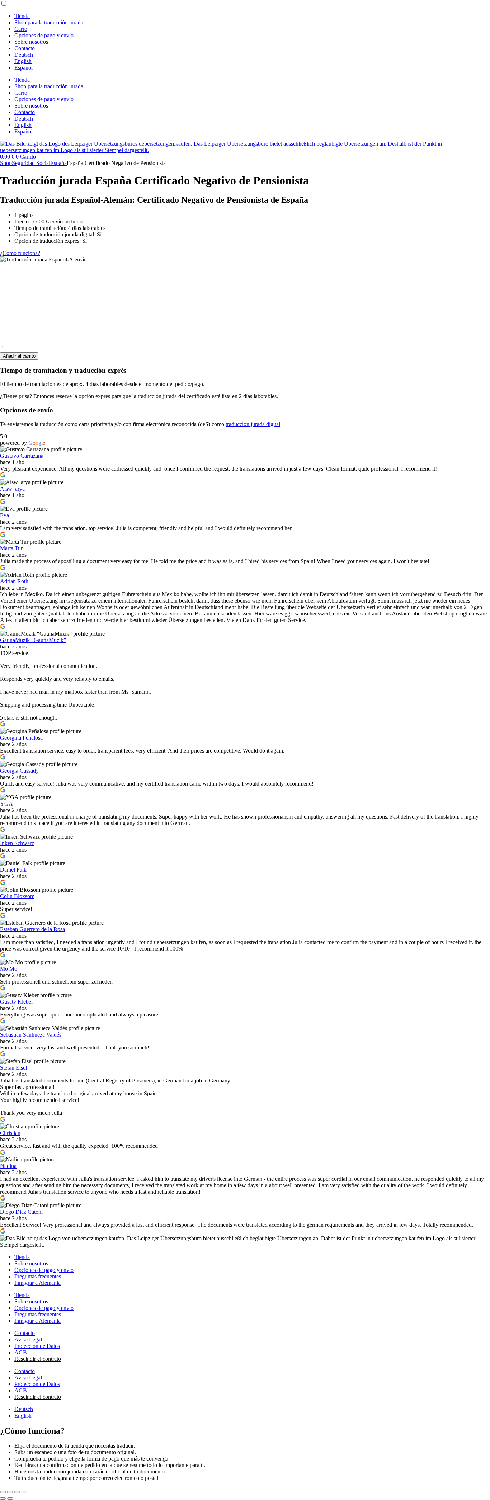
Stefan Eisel (13, 1068)
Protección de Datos (37, 1346)
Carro (20, 29)
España (58, 163)
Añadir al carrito (19, 356)
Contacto (24, 48)
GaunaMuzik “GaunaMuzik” (33, 640)
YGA (6, 804)
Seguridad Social (31, 163)
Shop (6, 163)
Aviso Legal (28, 1339)
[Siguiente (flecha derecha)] (10, 1498)
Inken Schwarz (17, 843)
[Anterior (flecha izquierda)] (3, 1498)
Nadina (8, 1166)
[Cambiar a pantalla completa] (10, 1492)
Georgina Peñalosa (21, 738)
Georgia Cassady (19, 771)
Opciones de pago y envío (44, 35)
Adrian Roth (14, 581)
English (23, 61)
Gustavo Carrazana (21, 456)
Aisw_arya (12, 489)
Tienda (22, 16)
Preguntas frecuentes (37, 1276)
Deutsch (23, 55)
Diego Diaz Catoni (21, 1212)
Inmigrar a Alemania (37, 1283)
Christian (10, 1133)
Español (23, 68)
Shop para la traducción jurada (48, 22)
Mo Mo (8, 969)
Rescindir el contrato (37, 1359)
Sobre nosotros (31, 42)
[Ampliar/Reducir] (3, 1492)
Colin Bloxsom (17, 896)
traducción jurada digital (253, 424)
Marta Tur (11, 548)
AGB (20, 1352)
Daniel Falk (13, 870)
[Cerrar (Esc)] (24, 1492)
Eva (4, 515)
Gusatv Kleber (16, 1002)
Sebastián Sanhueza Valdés (30, 1035)
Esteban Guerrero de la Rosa (32, 929)
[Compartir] (17, 1492)
